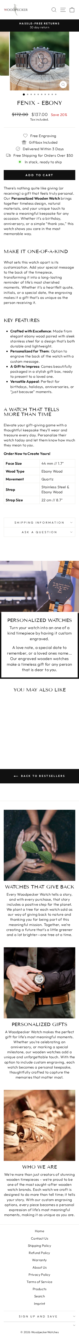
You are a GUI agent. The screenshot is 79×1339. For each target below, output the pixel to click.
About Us (39, 1267)
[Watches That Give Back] (39, 845)
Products (39, 1289)
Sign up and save (38, 1316)
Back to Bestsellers (42, 776)
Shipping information (39, 522)
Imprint (39, 1304)
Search (39, 1296)
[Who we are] (39, 1125)
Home (39, 1231)
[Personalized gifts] (39, 982)
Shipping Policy (39, 1246)
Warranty (39, 1260)
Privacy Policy (39, 1275)
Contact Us (39, 1238)
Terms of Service (39, 1282)
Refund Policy (39, 1253)
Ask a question (39, 532)
